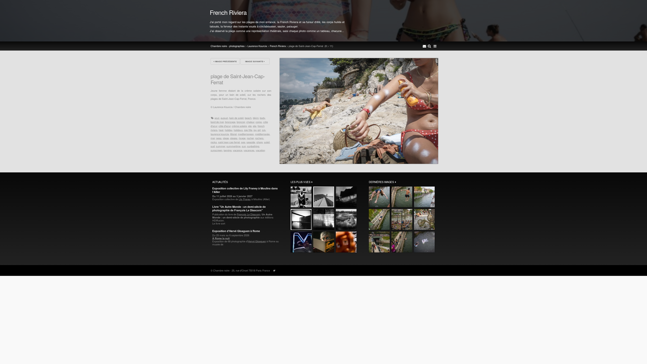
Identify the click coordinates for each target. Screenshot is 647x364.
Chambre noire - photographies (228, 46)
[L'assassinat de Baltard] (346, 197)
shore (259, 142)
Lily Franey (245, 199)
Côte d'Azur (224, 126)
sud (213, 146)
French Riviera (278, 46)
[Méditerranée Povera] (323, 197)
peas (219, 138)
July (264, 130)
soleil (267, 142)
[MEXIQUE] (301, 197)
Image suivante (254, 61)
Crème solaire (239, 126)
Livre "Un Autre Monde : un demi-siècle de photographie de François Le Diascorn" (239, 208)
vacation (260, 150)
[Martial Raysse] (301, 242)
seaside (251, 142)
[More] (312, 182)
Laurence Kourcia (257, 46)
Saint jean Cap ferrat (229, 142)
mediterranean (246, 134)
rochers (259, 138)
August (224, 118)
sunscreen (216, 150)
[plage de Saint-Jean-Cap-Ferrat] (359, 162)
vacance (237, 150)
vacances (249, 150)
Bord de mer (217, 122)
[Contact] (424, 46)
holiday (228, 130)
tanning (228, 150)
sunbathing (253, 146)
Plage (226, 138)
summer (220, 146)
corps (259, 122)
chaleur (250, 122)
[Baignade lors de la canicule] (379, 197)
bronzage (230, 122)
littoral (233, 134)
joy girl (257, 130)
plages (233, 138)
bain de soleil (236, 118)
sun (244, 146)
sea (243, 142)
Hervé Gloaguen (257, 241)
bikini (255, 118)
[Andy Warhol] (323, 242)
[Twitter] (274, 270)
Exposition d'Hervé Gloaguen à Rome (236, 231)
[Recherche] (429, 46)
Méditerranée (262, 134)
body (262, 118)
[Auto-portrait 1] (323, 219)
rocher (250, 138)
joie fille (248, 130)
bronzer (241, 122)
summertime (233, 146)
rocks (214, 142)
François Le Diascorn (248, 214)
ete (250, 126)
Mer (213, 138)
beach (248, 118)
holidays (238, 130)
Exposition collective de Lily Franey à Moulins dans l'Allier (245, 190)
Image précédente (225, 61)
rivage (242, 138)
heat (221, 130)
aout (216, 118)
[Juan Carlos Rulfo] (346, 242)
